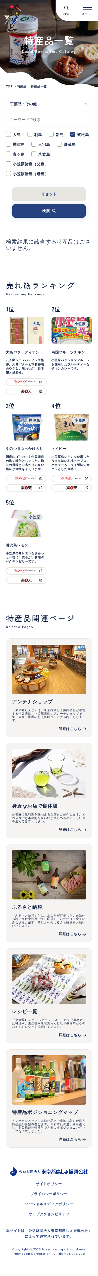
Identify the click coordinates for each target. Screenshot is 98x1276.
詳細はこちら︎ (70, 1035)
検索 (46, 210)
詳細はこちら (70, 729)
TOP (9, 86)
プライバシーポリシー (49, 1194)
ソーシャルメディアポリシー (49, 1204)
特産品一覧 (39, 86)
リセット (49, 194)
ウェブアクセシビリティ (49, 1214)
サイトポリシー (49, 1184)
